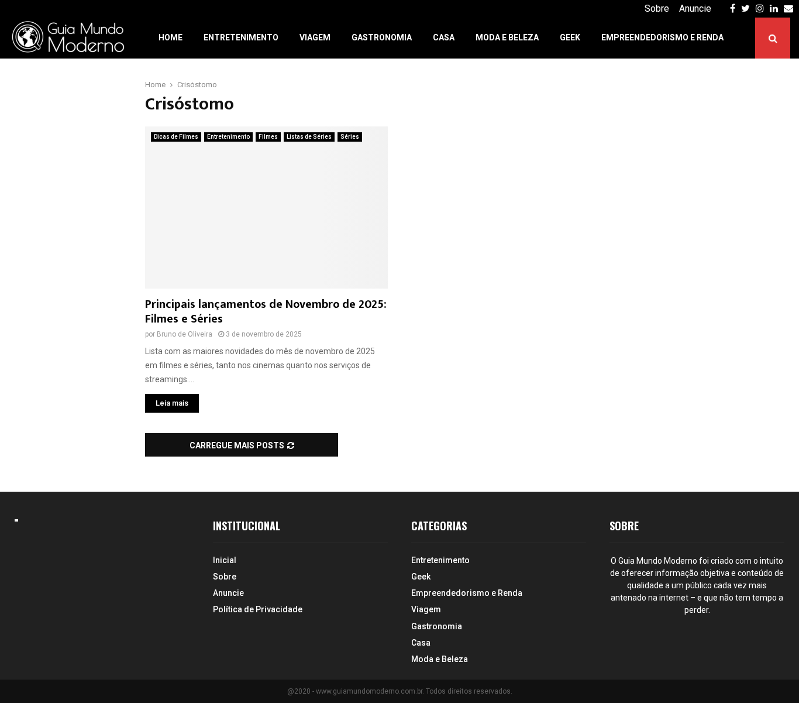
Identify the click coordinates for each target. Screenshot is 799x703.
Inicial (224, 560)
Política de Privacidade (257, 609)
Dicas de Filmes (176, 136)
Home (170, 37)
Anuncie (695, 8)
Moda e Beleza (507, 37)
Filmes (268, 136)
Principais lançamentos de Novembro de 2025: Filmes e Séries (266, 311)
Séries (349, 136)
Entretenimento (241, 37)
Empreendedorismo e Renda (662, 37)
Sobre (657, 8)
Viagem (314, 37)
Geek (570, 37)
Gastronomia (382, 37)
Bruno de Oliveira (184, 334)
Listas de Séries (309, 136)
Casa (443, 37)
